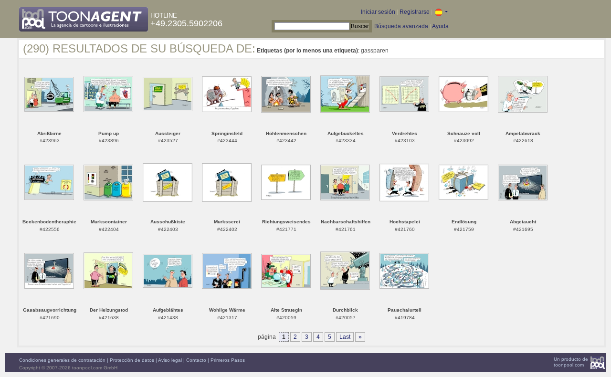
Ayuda (440, 26)
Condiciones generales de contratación (62, 360)
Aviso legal (170, 360)
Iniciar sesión (378, 12)
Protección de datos (132, 360)
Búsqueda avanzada (401, 26)
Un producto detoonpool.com (571, 361)
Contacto (196, 360)
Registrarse (415, 12)
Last (344, 337)
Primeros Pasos (228, 360)
